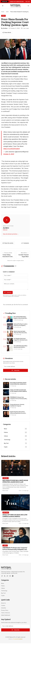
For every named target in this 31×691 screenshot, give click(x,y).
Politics (3, 585)
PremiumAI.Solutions (17, 639)
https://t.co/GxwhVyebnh (11, 148)
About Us (3, 603)
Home (2, 11)
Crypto (3, 595)
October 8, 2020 (8, 154)
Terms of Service (5, 612)
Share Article (7, 32)
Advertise (3, 608)
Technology (4, 590)
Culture (3, 588)
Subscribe (16, 370)
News (2, 583)
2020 (7, 11)
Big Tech (3, 593)
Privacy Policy (4, 610)
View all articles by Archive (11, 234)
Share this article (8, 243)
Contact (3, 605)
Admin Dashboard (5, 615)
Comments (26, 243)
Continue (9, 292)
